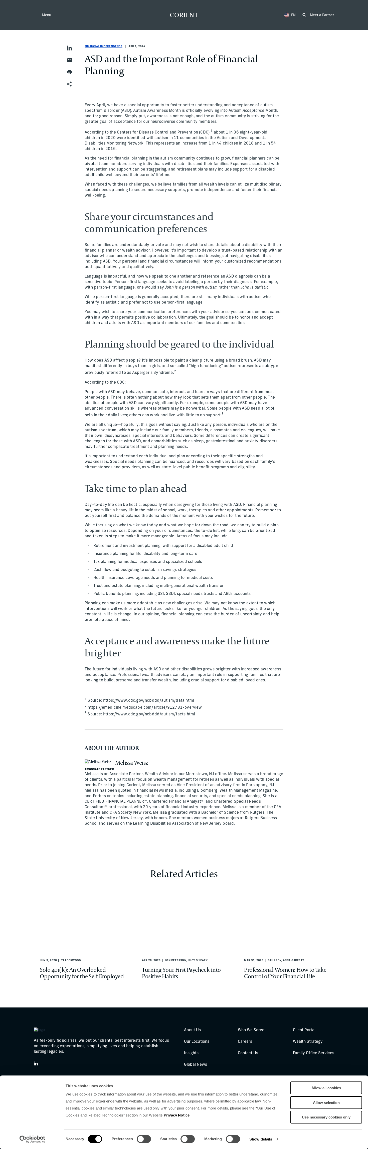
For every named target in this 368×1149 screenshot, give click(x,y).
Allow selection (326, 1102)
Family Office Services (313, 1053)
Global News (195, 1065)
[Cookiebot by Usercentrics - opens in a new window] (32, 1139)
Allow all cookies (326, 1088)
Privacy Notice (177, 1115)
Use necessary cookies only (326, 1117)
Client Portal (304, 1030)
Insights (191, 1053)
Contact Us (248, 1053)
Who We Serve (251, 1030)
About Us (192, 1030)
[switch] (144, 1139)
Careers (245, 1042)
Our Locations (196, 1042)
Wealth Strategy (308, 1042)
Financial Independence (103, 46)
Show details (260, 1139)
